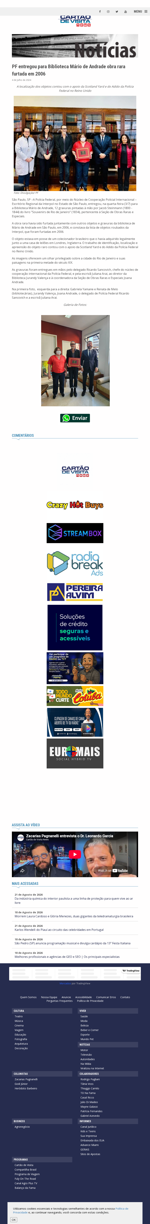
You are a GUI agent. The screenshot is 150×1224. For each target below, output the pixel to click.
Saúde (84, 1016)
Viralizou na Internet (92, 1068)
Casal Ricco (87, 1097)
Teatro (19, 1016)
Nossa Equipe (49, 997)
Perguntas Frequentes (59, 1001)
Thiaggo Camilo (89, 1088)
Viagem (19, 1030)
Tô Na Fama (87, 1093)
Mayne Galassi (89, 1106)
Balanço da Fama (25, 1188)
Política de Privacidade (90, 1001)
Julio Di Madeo (89, 1102)
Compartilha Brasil (25, 1169)
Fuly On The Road (25, 1178)
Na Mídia (85, 1063)
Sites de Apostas (90, 1154)
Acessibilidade (83, 997)
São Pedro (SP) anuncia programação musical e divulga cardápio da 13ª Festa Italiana (72, 943)
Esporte (85, 1034)
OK (14, 1219)
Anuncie (66, 997)
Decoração (21, 1048)
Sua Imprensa (88, 1136)
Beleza (84, 1025)
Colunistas (21, 1073)
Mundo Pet (87, 1039)
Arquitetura (21, 1043)
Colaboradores (89, 1073)
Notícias (85, 1044)
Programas (21, 1159)
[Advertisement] (75, 795)
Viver (83, 1010)
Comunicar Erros (106, 997)
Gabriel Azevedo (90, 1115)
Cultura (19, 1010)
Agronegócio (22, 1126)
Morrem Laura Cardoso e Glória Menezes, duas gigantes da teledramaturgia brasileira (74, 916)
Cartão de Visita (24, 1165)
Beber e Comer (89, 1030)
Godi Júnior (21, 1084)
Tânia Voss (86, 1084)
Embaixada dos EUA (92, 1140)
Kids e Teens (88, 1131)
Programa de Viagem (27, 1174)
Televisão (86, 1054)
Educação (20, 1034)
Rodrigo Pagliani (90, 1079)
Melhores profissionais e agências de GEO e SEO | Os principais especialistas (67, 957)
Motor (84, 1050)
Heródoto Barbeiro (26, 1088)
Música (19, 1021)
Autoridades (87, 1059)
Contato (125, 997)
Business (19, 1121)
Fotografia (21, 1039)
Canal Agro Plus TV (26, 1183)
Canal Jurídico (88, 1126)
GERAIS (84, 1149)
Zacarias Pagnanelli (26, 1079)
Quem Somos (28, 997)
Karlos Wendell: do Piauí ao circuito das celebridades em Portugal (59, 930)
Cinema (19, 1025)
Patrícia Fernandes (91, 1111)
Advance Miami (89, 1145)
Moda (83, 1021)
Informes (85, 1121)
